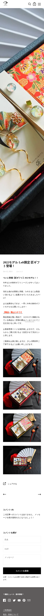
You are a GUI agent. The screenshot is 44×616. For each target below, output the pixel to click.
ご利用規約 (7, 610)
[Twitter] (14, 600)
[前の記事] (4, 495)
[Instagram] (9, 600)
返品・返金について (10, 614)
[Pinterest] (24, 600)
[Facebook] (4, 600)
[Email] (28, 600)
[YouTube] (19, 600)
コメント (19, 271)
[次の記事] (39, 495)
